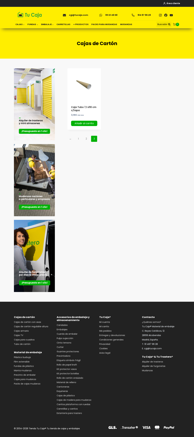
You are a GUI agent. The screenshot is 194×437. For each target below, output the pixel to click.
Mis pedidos (105, 330)
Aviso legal (104, 352)
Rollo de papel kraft (67, 364)
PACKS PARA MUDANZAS (104, 24)
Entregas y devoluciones (112, 335)
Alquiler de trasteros (152, 361)
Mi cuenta (104, 322)
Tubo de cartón (22, 344)
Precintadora (63, 355)
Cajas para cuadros (24, 339)
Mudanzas (147, 370)
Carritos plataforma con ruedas (73, 404)
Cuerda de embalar (67, 333)
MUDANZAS (126, 24)
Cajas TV (18, 335)
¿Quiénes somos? (151, 322)
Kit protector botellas (68, 373)
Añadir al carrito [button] (84, 123)
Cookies (103, 348)
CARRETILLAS (63, 24)
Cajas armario (21, 330)
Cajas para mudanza (25, 379)
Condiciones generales (111, 339)
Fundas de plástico (24, 366)
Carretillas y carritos (67, 408)
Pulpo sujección (65, 338)
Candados (62, 325)
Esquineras (62, 391)
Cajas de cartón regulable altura (31, 326)
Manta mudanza (23, 370)
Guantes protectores (68, 351)
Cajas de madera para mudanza (74, 399)
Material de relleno (66, 382)
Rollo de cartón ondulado (70, 377)
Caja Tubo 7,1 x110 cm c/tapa (83, 109)
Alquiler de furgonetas (153, 366)
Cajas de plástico (66, 395)
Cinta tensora (64, 342)
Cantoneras (63, 386)
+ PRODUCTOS (81, 24)
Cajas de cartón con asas (27, 322)
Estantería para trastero (69, 413)
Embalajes (62, 329)
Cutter (60, 347)
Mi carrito (104, 326)
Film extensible (22, 361)
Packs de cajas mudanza (27, 383)
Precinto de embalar (25, 374)
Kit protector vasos (67, 369)
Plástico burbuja (22, 357)
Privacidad (104, 344)
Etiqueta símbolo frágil (68, 360)
